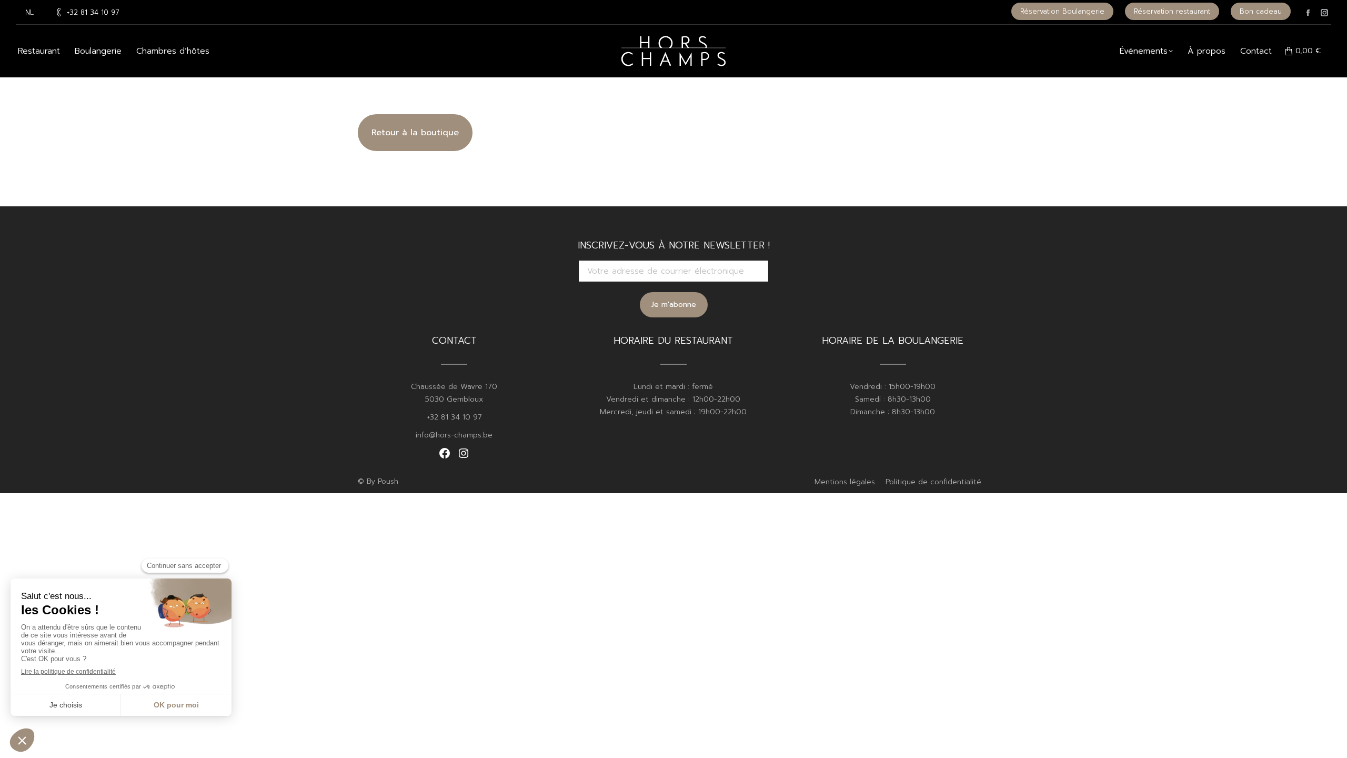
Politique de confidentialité (933, 481)
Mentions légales (845, 481)
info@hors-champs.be (454, 435)
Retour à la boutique (415, 132)
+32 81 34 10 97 (93, 12)
